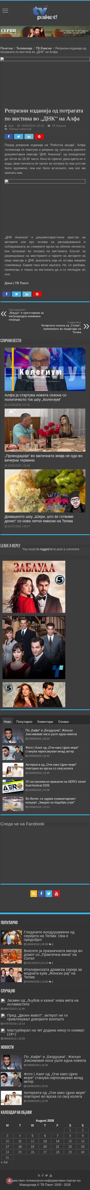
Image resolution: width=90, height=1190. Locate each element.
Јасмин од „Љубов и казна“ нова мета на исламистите (42, 1002)
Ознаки (63, 721)
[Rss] (33, 893)
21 (57, 1146)
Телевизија (24, 48)
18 (20, 1146)
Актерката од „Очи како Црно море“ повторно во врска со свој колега (51, 766)
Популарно (24, 721)
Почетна (6, 48)
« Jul (4, 1162)
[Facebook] (41, 893)
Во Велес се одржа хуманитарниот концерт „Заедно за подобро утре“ (51, 800)
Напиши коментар (20, 129)
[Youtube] (56, 893)
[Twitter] (48, 893)
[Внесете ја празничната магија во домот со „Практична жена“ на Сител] (11, 956)
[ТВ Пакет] (45, 12)
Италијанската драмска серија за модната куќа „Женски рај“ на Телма (53, 973)
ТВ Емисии (43, 48)
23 (82, 1146)
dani (10, 125)
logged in (46, 549)
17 (7, 1146)
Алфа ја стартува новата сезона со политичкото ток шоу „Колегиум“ (35, 397)
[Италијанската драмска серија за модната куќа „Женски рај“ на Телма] (11, 975)
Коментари (45, 721)
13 (45, 1141)
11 (20, 1141)
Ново (7, 721)
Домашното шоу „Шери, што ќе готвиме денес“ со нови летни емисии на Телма (39, 519)
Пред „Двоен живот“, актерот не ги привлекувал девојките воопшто (37, 1017)
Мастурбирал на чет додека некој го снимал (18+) (45, 1032)
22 (70, 1146)
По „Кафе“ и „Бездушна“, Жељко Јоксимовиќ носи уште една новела (51, 732)
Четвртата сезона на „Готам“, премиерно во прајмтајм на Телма (61, 327)
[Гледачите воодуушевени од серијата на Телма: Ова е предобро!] (11, 937)
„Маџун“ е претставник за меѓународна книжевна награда (26, 315)
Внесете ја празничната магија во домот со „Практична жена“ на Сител (53, 954)
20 (45, 1146)
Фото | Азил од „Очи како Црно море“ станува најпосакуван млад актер (52, 749)
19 (32, 1146)
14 (57, 1141)
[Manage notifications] (9, 1180)
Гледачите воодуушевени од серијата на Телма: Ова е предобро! (49, 936)
